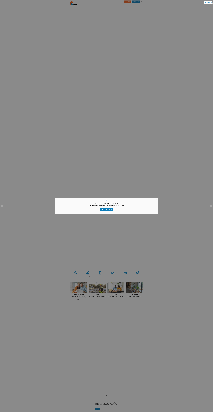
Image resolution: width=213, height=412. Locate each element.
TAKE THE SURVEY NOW (106, 209)
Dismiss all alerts (208, 2)
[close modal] (156, 199)
